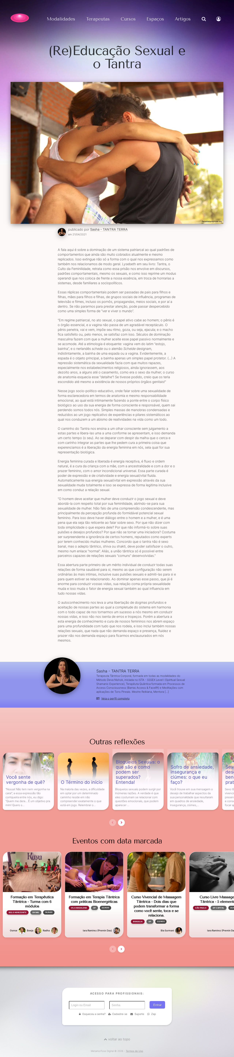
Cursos (128, 19)
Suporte (139, 1013)
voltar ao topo (119, 1039)
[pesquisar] (203, 23)
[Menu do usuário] (219, 23)
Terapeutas (98, 19)
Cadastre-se (119, 1013)
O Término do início (82, 782)
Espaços (155, 19)
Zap (153, 1013)
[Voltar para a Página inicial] (20, 18)
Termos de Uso (134, 1051)
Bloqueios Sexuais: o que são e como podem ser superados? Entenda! (138, 772)
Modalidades (61, 19)
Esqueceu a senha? (93, 1013)
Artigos (183, 19)
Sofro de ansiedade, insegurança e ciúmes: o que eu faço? (192, 775)
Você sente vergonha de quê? (25, 780)
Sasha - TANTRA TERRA (109, 229)
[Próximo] (121, 822)
